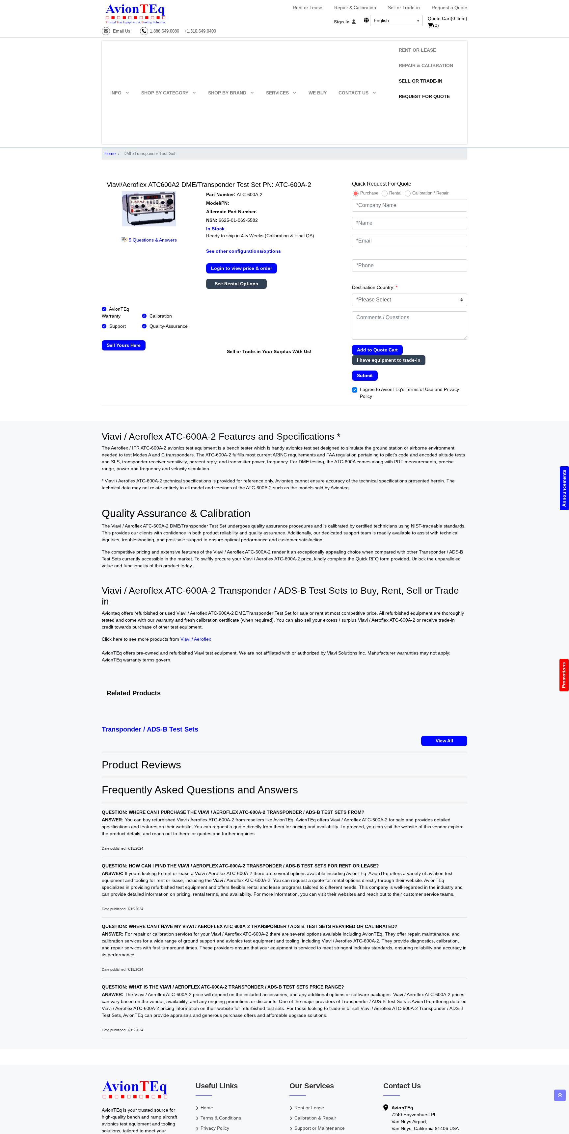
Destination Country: (374, 287)
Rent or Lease (307, 7)
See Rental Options (236, 283)
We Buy (318, 92)
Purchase (369, 193)
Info (116, 92)
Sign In (342, 21)
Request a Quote (449, 7)
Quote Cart (447, 18)
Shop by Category (164, 92)
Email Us (121, 31)
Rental (395, 193)
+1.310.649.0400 (200, 31)
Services (277, 92)
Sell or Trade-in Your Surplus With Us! (269, 351)
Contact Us (353, 92)
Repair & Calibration (355, 7)
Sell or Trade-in (404, 7)
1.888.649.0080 (164, 31)
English (381, 20)
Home (110, 153)
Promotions (564, 675)
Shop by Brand (227, 92)
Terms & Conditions (221, 1118)
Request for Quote (424, 96)
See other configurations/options (243, 251)
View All (444, 740)
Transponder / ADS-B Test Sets (150, 729)
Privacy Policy (215, 1128)
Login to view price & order (241, 268)
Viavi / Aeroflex (195, 639)
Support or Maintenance (319, 1128)
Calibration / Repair (430, 193)
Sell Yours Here (124, 345)
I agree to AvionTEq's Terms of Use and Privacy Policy (409, 393)
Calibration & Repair (315, 1118)
